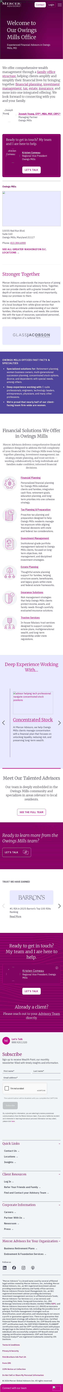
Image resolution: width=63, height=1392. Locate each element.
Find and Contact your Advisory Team (25, 1192)
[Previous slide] (3, 906)
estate (33, 88)
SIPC (53, 1303)
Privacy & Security (10, 1351)
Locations (9, 1156)
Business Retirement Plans (19, 1248)
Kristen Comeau (31, 152)
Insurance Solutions (32, 592)
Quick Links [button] (11, 1143)
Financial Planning (31, 477)
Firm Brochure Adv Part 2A (14, 1357)
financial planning (28, 84)
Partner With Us (13, 1217)
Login (51, 4)
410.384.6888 (18, 242)
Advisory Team (49, 1014)
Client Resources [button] (14, 1174)
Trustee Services (30, 617)
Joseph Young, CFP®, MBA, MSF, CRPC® (39, 113)
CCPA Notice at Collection (14, 1369)
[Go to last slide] (3, 723)
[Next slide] (60, 723)
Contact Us (10, 1150)
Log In (7, 1181)
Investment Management (35, 538)
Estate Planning (29, 566)
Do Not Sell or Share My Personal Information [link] (23, 1375)
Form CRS (6, 1363)
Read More (15, 916)
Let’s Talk (31, 169)
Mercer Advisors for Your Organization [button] (30, 1241)
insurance (46, 88)
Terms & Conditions (11, 1345)
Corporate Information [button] (19, 1205)
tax (25, 88)
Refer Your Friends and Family (21, 1187)
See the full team (31, 812)
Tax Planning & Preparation (36, 509)
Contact (40, 4)
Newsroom (10, 1223)
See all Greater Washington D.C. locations (24, 251)
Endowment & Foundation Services (24, 1254)
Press (7, 1229)
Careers (8, 1212)
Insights (8, 1162)
